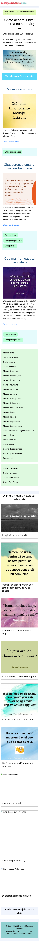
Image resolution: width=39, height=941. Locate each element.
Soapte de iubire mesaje (13, 449)
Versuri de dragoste (11, 435)
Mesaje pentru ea (10, 389)
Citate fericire (8, 444)
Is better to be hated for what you (18, 719)
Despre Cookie (26, 931)
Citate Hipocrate (10, 473)
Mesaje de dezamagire (12, 426)
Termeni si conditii (13, 931)
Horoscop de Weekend (12, 453)
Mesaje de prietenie (11, 421)
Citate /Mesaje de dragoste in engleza (19, 431)
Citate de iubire (9, 366)
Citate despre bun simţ (13, 860)
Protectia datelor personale (16, 933)
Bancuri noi (7, 458)
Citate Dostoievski (10, 468)
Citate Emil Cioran (10, 482)
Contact (30, 933)
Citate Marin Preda (11, 477)
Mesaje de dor (9, 412)
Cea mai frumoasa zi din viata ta (19, 260)
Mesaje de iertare (19, 89)
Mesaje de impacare (11, 403)
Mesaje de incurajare (12, 376)
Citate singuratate (10, 385)
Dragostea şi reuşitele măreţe (16, 895)
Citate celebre (10, 235)
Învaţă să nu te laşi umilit (14, 535)
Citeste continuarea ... (12, 142)
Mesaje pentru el (10, 394)
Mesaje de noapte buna (13, 408)
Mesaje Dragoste (9, 11)
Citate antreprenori (11, 803)
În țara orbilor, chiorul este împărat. (19, 676)
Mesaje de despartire (12, 399)
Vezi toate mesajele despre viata (19, 911)
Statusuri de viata (10, 357)
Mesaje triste (10, 246)
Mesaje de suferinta (11, 380)
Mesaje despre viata (13, 240)
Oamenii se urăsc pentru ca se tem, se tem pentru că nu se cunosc (17, 587)
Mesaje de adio (9, 417)
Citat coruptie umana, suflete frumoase (19, 166)
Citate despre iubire (13, 152)
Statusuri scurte (9, 440)
